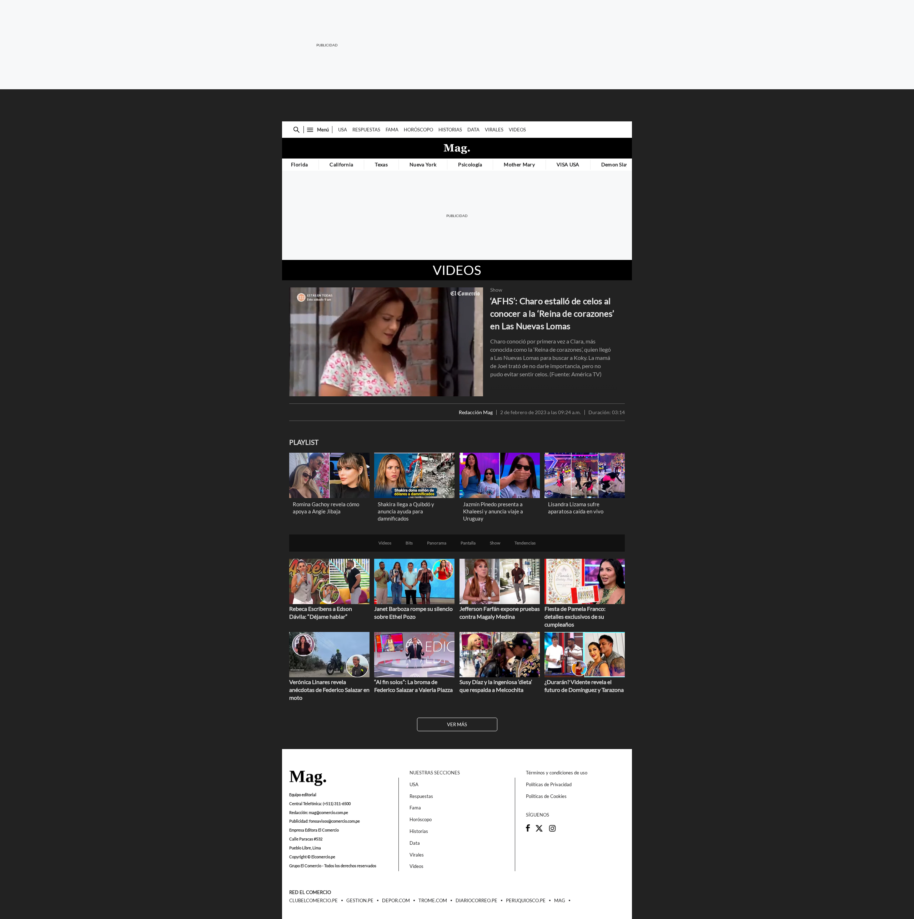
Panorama (436, 543)
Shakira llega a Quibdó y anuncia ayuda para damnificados (406, 511)
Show (496, 289)
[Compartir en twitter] (539, 830)
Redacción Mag (476, 412)
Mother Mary (519, 164)
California (341, 164)
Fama (392, 129)
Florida (299, 164)
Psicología (470, 164)
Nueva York (423, 164)
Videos (517, 129)
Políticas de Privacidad (549, 784)
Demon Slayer (617, 164)
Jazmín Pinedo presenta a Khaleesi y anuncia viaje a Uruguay (493, 511)
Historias (450, 129)
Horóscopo (418, 129)
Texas (381, 164)
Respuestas (366, 129)
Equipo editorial (302, 794)
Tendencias (525, 543)
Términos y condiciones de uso (556, 772)
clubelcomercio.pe (313, 900)
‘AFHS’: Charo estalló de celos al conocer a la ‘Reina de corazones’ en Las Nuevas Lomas (552, 313)
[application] (386, 341)
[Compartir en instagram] (552, 830)
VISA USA (568, 164)
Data (473, 129)
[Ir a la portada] (307, 778)
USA (342, 129)
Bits (409, 543)
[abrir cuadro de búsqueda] (296, 129)
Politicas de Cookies (546, 796)
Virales (494, 129)
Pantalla (468, 543)
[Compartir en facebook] (528, 830)
